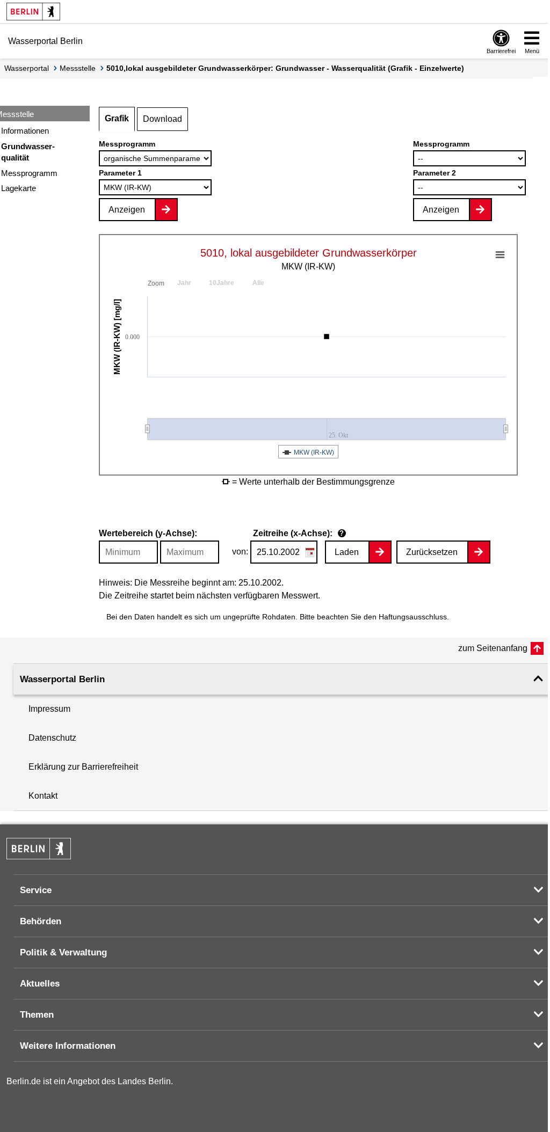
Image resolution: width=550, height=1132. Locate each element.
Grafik (117, 118)
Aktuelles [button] (40, 983)
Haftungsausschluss (413, 616)
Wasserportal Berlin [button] (62, 679)
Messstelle (78, 68)
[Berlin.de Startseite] (33, 11)
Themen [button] (37, 1015)
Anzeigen (126, 209)
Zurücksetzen (432, 552)
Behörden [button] (40, 921)
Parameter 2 (434, 173)
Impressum (49, 708)
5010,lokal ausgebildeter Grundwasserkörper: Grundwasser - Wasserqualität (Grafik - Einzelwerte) (285, 68)
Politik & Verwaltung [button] (63, 952)
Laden (347, 552)
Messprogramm (29, 173)
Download (162, 118)
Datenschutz (52, 737)
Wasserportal (26, 68)
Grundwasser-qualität (28, 152)
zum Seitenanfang (492, 648)
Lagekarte (18, 188)
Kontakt (42, 795)
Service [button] (36, 890)
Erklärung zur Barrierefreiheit (83, 766)
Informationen (25, 130)
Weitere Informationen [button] (67, 1046)
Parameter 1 (120, 173)
